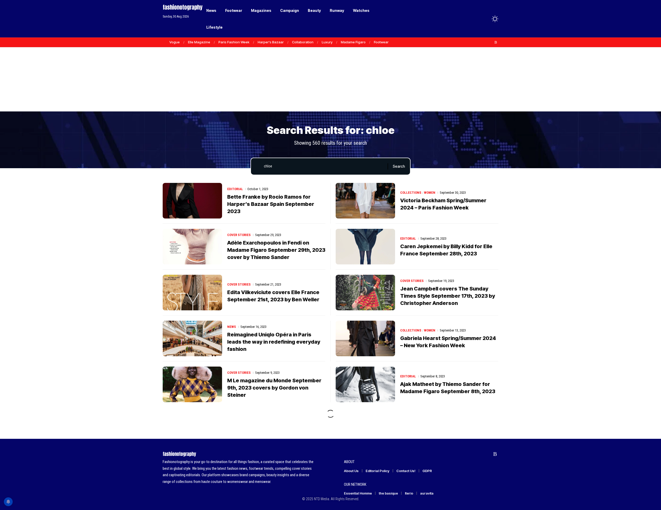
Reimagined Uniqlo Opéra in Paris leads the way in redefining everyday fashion (273, 341)
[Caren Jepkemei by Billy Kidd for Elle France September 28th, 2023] (365, 246)
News (231, 327)
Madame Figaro (353, 42)
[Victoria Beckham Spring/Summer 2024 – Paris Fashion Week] (365, 200)
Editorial (235, 189)
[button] (485, 18)
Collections (410, 193)
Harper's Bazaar (271, 42)
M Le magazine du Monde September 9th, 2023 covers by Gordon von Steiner (274, 387)
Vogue (174, 42)
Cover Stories (239, 235)
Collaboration (302, 42)
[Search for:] (324, 166)
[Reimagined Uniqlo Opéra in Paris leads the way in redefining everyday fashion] (192, 338)
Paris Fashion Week (233, 42)
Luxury (327, 42)
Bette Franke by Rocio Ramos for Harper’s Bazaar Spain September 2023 (270, 204)
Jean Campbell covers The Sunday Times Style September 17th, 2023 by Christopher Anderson (447, 296)
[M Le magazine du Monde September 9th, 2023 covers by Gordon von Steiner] (192, 384)
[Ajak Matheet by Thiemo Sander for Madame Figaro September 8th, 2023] (365, 384)
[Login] (474, 18)
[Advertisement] (330, 72)
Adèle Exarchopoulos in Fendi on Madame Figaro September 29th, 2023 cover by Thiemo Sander (276, 250)
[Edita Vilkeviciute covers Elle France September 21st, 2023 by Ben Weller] (192, 292)
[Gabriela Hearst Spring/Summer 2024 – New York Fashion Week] (365, 338)
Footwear (381, 42)
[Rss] (495, 42)
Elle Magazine (199, 42)
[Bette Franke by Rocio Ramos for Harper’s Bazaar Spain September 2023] (192, 200)
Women (429, 193)
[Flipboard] (490, 42)
